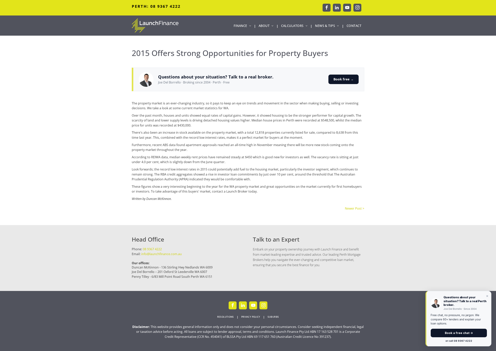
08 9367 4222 (152, 249)
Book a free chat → (459, 333)
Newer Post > (354, 208)
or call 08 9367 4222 (458, 340)
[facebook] (327, 8)
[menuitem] (243, 26)
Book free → (343, 79)
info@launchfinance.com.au (161, 254)
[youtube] (347, 8)
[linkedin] (337, 8)
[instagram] (357, 8)
